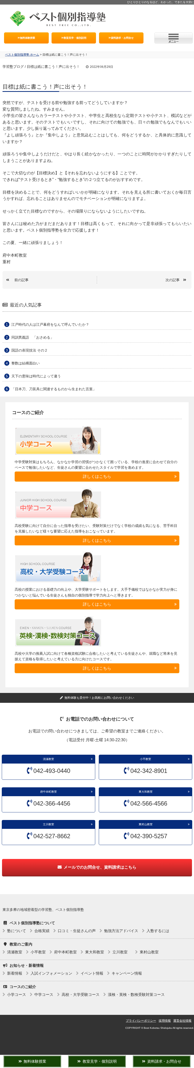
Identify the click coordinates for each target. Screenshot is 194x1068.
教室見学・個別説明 (75, 37)
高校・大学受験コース (81, 994)
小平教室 (145, 759)
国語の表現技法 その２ (29, 350)
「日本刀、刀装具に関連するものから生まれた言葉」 (53, 389)
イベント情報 (92, 973)
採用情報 (165, 1020)
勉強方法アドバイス (121, 931)
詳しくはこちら (97, 476)
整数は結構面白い (25, 363)
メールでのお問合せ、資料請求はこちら (100, 867)
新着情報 (14, 973)
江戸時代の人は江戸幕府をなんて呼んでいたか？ (50, 324)
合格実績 (42, 931)
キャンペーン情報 (127, 973)
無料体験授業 (27, 37)
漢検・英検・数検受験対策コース (136, 994)
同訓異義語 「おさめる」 (32, 337)
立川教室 (50, 824)
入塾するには (158, 931)
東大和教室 (146, 791)
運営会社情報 (182, 1020)
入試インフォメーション (51, 973)
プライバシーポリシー (141, 1020)
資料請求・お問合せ (122, 37)
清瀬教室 (48, 759)
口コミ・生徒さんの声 (77, 931)
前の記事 (21, 280)
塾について (16, 931)
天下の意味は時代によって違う (36, 376)
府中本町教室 (48, 791)
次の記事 (172, 280)
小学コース (16, 994)
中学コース (43, 994)
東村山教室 (146, 824)
